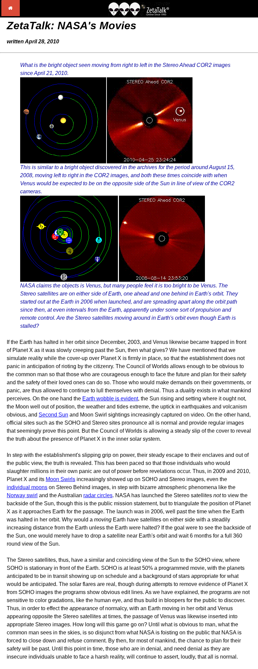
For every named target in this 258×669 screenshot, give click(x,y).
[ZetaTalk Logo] (139, 14)
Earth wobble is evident (110, 398)
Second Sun (53, 415)
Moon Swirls (60, 479)
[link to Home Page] (10, 14)
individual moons (27, 487)
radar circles (98, 495)
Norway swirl (22, 495)
